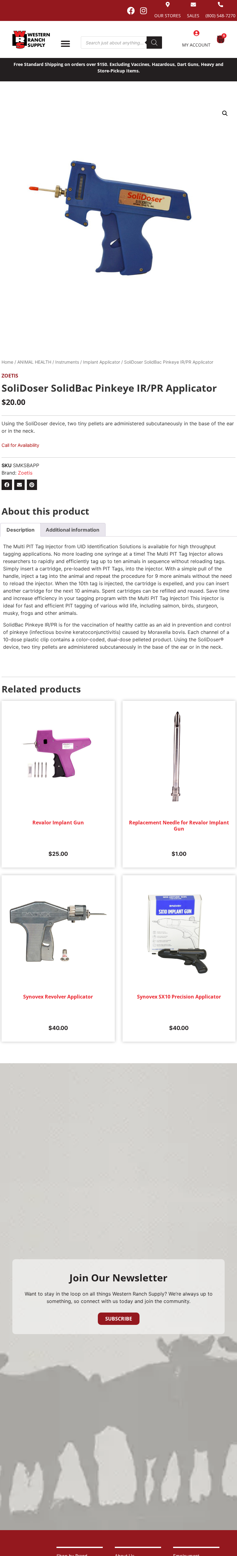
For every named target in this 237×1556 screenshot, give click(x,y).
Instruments (67, 362)
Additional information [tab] (72, 530)
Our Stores (167, 15)
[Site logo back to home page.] (31, 40)
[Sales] (193, 4)
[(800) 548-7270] (220, 4)
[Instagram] (143, 10)
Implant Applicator (101, 362)
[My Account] (196, 33)
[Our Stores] (167, 4)
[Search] (154, 42)
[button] (225, 113)
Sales (193, 15)
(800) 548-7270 (220, 15)
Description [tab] (20, 530)
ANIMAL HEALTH (34, 362)
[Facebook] (130, 10)
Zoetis (10, 375)
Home (7, 362)
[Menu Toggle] (65, 44)
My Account (196, 45)
